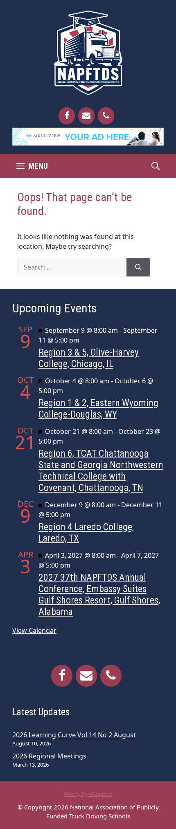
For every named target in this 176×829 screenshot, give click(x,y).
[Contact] (86, 115)
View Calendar (34, 630)
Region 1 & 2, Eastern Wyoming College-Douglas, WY (98, 408)
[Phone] (106, 115)
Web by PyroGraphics (88, 794)
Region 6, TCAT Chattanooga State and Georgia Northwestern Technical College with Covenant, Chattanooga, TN (100, 470)
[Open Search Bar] (155, 166)
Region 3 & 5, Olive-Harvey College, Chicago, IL (88, 358)
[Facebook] (67, 115)
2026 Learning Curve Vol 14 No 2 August (74, 734)
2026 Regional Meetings (49, 756)
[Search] (138, 267)
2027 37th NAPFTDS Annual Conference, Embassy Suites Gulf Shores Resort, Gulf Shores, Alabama (99, 594)
